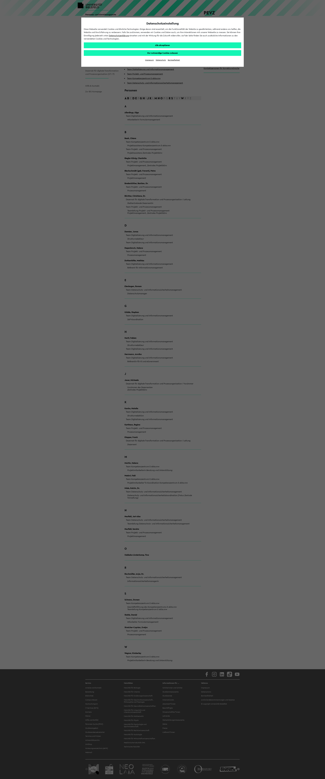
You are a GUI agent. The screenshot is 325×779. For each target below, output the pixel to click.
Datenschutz (161, 60)
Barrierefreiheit (174, 60)
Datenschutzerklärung (119, 35)
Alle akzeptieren (162, 45)
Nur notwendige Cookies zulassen (162, 53)
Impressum (149, 60)
